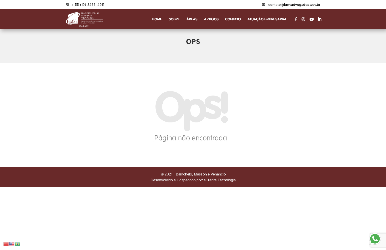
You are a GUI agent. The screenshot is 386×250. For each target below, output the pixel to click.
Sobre (174, 19)
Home (157, 19)
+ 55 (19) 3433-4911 (87, 4)
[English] (12, 243)
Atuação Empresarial (267, 19)
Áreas (191, 19)
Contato (233, 19)
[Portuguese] (18, 243)
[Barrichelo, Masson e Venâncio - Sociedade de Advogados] (84, 19)
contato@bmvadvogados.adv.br (294, 4)
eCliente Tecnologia (220, 180)
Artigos (211, 19)
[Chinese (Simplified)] (6, 243)
